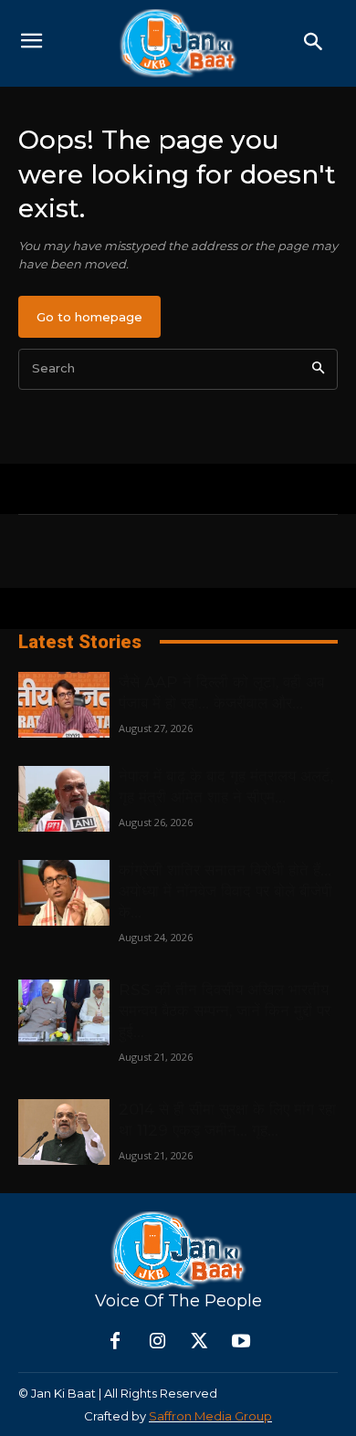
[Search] (318, 369)
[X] (199, 1342)
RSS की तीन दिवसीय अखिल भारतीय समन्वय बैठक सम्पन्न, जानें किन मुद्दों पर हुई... (224, 1010)
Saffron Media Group (210, 1416)
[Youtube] (241, 1342)
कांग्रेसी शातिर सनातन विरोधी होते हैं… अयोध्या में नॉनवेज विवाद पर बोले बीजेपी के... (225, 891)
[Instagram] (157, 1342)
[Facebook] (115, 1342)
